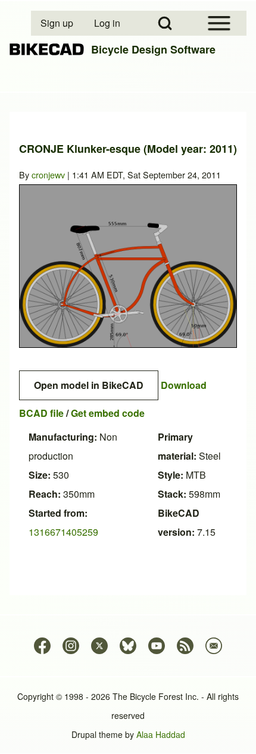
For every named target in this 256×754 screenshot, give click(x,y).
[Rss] (185, 646)
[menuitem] (58, 23)
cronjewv (48, 174)
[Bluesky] (128, 646)
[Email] (214, 646)
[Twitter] (99, 646)
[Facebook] (42, 646)
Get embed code (108, 413)
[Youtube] (156, 646)
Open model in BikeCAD (88, 385)
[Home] (47, 49)
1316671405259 (63, 532)
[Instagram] (71, 646)
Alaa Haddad (160, 734)
